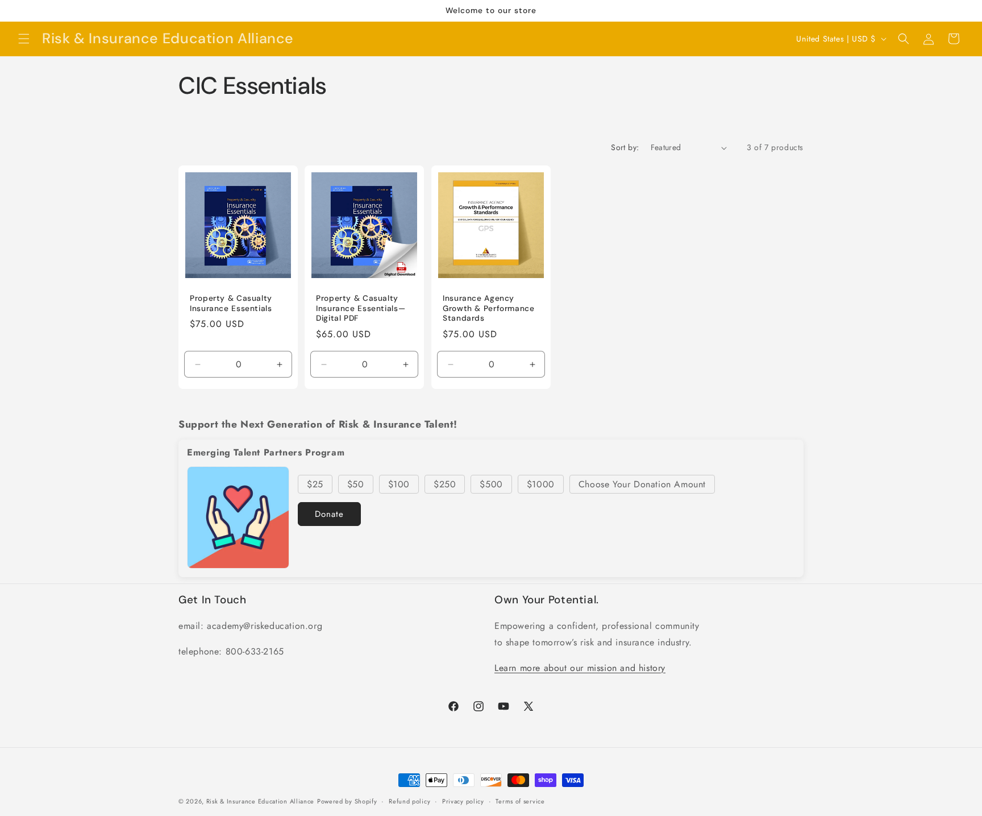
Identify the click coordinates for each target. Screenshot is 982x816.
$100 (399, 484)
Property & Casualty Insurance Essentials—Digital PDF (360, 308)
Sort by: (625, 147)
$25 (315, 484)
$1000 (541, 484)
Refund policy (409, 800)
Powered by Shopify (347, 801)
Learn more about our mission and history (579, 667)
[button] (23, 38)
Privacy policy (463, 800)
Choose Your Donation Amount (642, 484)
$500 (491, 484)
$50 (355, 484)
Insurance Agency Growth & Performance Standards (489, 308)
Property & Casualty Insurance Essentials (231, 303)
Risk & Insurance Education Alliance (260, 801)
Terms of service (520, 800)
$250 (445, 484)
